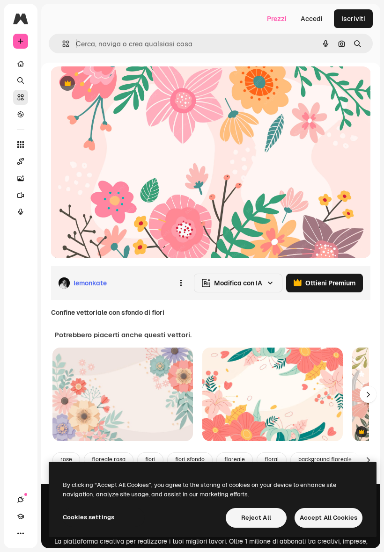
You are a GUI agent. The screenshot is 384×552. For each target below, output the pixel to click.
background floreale (325, 459)
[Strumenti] (20, 144)
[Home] (20, 63)
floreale (234, 459)
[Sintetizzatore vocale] (20, 211)
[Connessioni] (20, 499)
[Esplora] (20, 114)
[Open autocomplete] (62, 43)
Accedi (312, 19)
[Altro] (20, 533)
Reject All (256, 518)
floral (272, 459)
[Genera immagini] (20, 178)
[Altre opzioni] (180, 283)
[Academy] (20, 516)
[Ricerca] (20, 80)
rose (66, 459)
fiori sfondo (190, 459)
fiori (150, 459)
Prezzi (277, 19)
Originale (112, 84)
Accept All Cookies (328, 518)
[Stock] (20, 97)
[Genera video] (20, 195)
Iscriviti (353, 19)
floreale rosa (109, 459)
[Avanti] (368, 394)
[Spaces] (20, 161)
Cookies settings (88, 517)
